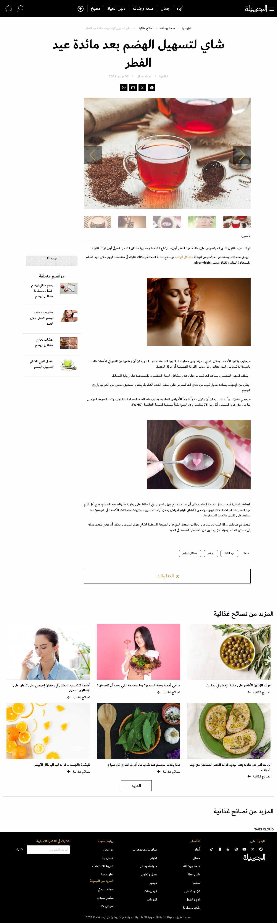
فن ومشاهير (192, 891)
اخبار (154, 858)
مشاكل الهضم (183, 257)
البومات (152, 899)
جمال (165, 8)
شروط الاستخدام (103, 866)
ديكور (153, 883)
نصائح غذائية (146, 28)
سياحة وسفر (148, 866)
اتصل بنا (108, 858)
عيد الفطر (229, 553)
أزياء (180, 8)
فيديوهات (150, 891)
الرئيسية (186, 28)
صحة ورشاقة (143, 8)
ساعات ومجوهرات (145, 849)
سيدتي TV (107, 906)
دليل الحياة (116, 8)
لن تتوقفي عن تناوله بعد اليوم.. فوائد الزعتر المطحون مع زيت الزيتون (230, 767)
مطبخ (95, 8)
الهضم (211, 553)
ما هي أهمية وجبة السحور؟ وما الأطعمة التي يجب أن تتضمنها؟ (138, 685)
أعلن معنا (107, 874)
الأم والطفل (193, 899)
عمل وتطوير (149, 874)
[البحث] (20, 8)
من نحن (108, 849)
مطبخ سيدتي (105, 898)
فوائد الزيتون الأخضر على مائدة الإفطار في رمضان (238, 685)
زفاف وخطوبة (191, 907)
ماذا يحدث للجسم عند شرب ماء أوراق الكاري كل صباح (144, 765)
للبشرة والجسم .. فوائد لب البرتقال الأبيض (62, 765)
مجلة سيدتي (106, 889)
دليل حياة (193, 874)
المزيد (136, 785)
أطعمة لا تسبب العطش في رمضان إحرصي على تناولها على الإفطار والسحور (51, 688)
